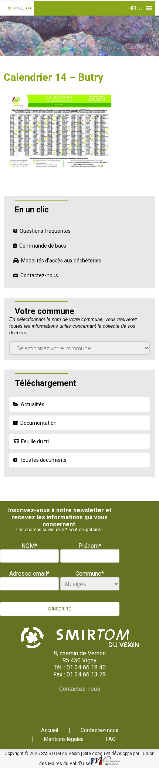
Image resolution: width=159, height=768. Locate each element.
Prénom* (89, 545)
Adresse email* (29, 573)
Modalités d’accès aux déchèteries (61, 261)
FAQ (111, 739)
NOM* (29, 545)
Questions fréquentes (45, 231)
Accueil (49, 730)
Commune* (89, 573)
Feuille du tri (35, 441)
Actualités (32, 404)
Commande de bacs (42, 246)
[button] (135, 8)
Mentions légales (64, 739)
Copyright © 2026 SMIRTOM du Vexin (42, 753)
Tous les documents (43, 460)
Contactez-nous (39, 275)
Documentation (38, 423)
